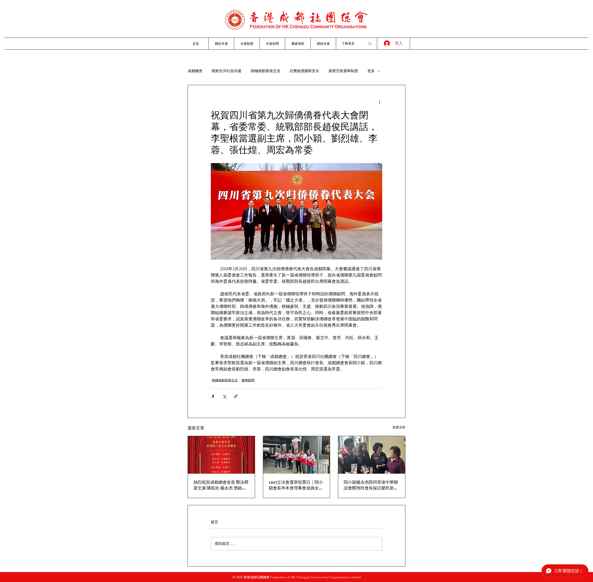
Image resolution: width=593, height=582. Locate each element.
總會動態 (248, 380)
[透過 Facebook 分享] (213, 396)
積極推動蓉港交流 (265, 71)
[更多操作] (379, 102)
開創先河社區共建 (226, 71)
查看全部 (398, 427)
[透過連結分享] (235, 396)
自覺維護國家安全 (304, 71)
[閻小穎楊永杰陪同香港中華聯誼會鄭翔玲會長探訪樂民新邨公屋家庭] (371, 455)
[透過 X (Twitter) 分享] (224, 396)
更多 (371, 71)
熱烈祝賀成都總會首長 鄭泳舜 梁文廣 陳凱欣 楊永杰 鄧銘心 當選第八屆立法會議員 (221, 485)
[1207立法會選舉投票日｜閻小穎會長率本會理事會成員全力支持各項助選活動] (296, 455)
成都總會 (195, 71)
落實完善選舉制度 (343, 71)
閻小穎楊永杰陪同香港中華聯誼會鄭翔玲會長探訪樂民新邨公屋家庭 (371, 485)
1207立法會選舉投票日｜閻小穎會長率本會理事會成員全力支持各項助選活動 (296, 485)
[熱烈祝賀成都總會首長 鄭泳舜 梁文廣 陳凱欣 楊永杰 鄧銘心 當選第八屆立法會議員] (221, 455)
